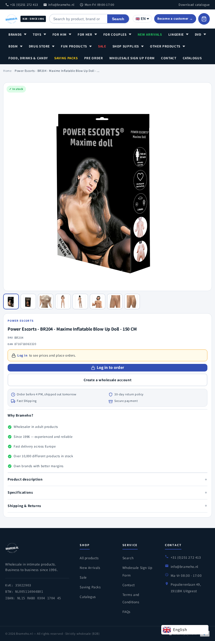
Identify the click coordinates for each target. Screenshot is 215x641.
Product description (107, 479)
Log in (22, 355)
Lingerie (176, 34)
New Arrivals (150, 34)
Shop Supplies (125, 46)
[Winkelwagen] (204, 19)
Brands (15, 34)
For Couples (115, 34)
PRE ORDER (93, 58)
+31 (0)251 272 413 (24, 4)
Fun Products (74, 46)
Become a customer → (175, 18)
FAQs (126, 611)
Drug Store (39, 46)
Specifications (107, 492)
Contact (168, 58)
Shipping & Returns (107, 506)
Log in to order (110, 367)
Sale (102, 46)
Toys (37, 34)
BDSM (13, 46)
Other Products (165, 46)
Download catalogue (194, 4)
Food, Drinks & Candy (28, 58)
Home (7, 71)
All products (89, 558)
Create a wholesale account (108, 380)
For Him (59, 34)
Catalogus (192, 58)
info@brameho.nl (61, 4)
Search (118, 19)
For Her (85, 34)
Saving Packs (66, 58)
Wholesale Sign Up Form (132, 58)
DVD (198, 34)
